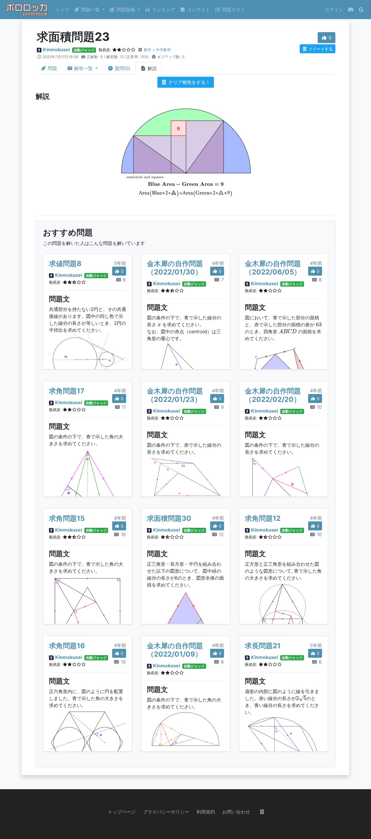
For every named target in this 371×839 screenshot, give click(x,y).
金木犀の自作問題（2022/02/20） (273, 395)
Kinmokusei (56, 49)
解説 (151, 68)
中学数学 (163, 50)
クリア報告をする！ (188, 82)
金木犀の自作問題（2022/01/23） (175, 395)
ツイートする (320, 48)
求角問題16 (67, 646)
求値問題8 (65, 263)
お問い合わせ (236, 812)
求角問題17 (66, 391)
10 (318, 407)
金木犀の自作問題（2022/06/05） (273, 267)
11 (123, 407)
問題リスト (233, 9)
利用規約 (206, 812)
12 (220, 534)
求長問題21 (263, 646)
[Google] (361, 9)
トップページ (122, 812)
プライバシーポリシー (166, 812)
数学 (147, 50)
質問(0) (121, 68)
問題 (51, 68)
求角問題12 (263, 518)
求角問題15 (67, 518)
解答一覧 (83, 68)
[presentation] (159, 325)
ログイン (334, 9)
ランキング (162, 9)
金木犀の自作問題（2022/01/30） (175, 267)
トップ (62, 9)
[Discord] (350, 9)
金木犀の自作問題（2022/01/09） (175, 650)
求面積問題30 (169, 518)
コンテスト (198, 9)
